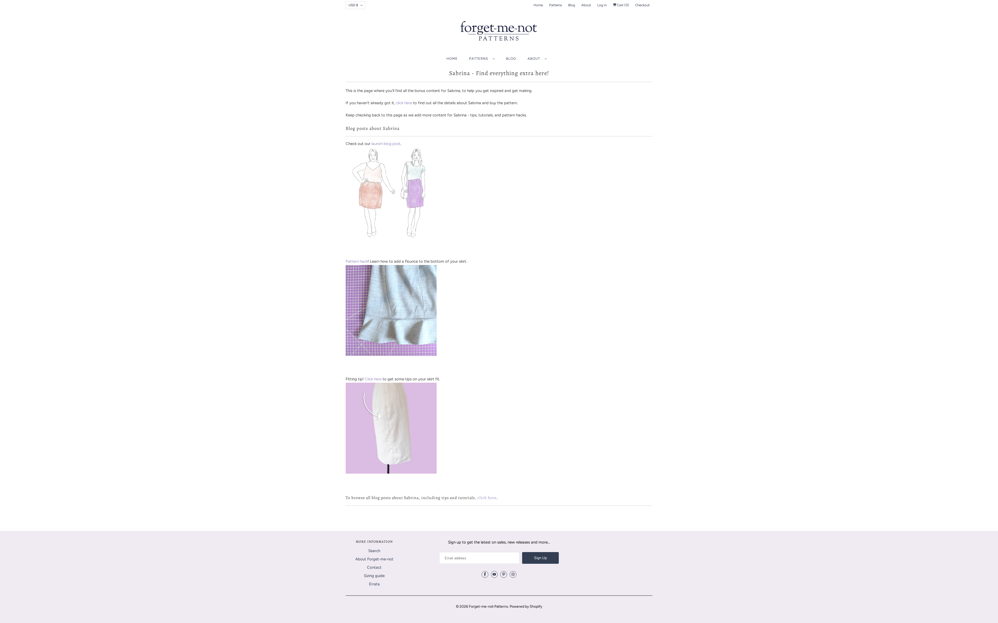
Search (374, 550)
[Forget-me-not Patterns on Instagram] (513, 574)
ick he (404, 103)
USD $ (353, 5)
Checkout (642, 5)
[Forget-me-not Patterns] (499, 32)
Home (538, 5)
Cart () (622, 5)
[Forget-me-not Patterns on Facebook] (485, 574)
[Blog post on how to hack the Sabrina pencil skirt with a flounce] (391, 354)
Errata (374, 584)
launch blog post (385, 143)
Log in (602, 5)
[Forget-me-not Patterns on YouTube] (494, 574)
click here (486, 498)
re (410, 103)
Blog (571, 5)
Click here (373, 379)
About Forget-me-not (374, 559)
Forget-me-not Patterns (488, 606)
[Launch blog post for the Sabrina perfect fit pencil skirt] (391, 237)
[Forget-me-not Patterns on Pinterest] (503, 574)
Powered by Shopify (526, 606)
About (586, 5)
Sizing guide (374, 575)
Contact (374, 567)
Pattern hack (357, 261)
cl (397, 103)
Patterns (555, 5)
